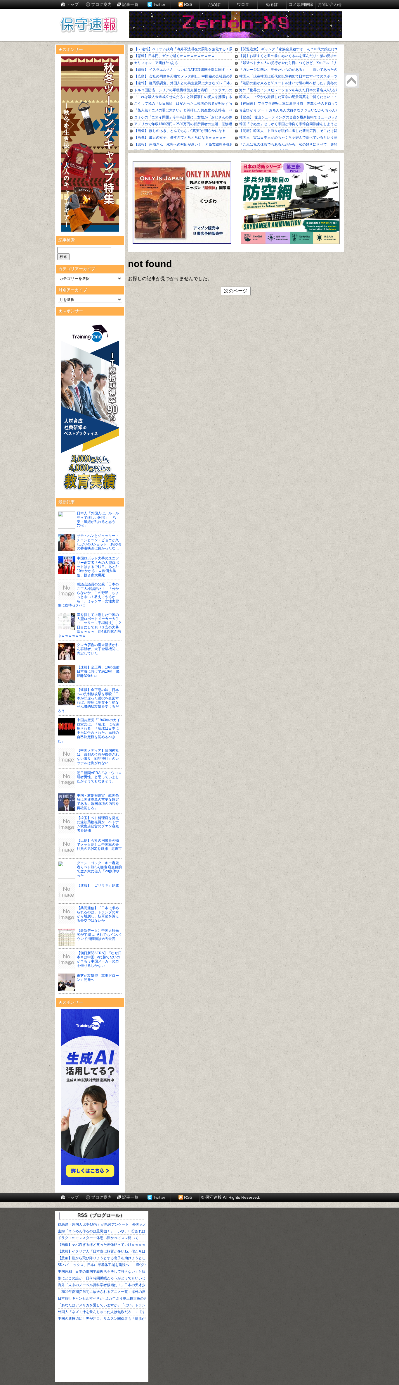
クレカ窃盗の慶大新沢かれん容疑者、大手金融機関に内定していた (98, 649)
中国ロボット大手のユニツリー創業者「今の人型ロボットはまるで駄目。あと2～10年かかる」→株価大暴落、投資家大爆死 (99, 566)
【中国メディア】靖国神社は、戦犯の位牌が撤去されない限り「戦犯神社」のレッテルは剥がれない (98, 756)
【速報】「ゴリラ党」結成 (98, 885)
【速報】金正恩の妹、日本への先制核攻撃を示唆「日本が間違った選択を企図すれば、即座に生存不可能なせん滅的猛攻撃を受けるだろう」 (88, 700)
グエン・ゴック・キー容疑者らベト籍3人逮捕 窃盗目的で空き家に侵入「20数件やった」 (99, 869)
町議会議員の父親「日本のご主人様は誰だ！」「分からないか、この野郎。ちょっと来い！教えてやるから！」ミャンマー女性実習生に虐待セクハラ (88, 594)
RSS (188, 4)
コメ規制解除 (301, 4)
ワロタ (243, 4)
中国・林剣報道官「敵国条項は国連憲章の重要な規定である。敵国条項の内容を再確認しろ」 (98, 801)
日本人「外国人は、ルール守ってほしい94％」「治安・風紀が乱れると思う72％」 (98, 519)
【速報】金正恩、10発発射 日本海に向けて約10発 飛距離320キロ (100, 671)
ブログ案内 (101, 4)
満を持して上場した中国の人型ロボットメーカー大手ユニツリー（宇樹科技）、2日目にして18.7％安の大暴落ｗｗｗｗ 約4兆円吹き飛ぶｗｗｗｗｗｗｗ (89, 625)
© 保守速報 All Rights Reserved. (230, 1197)
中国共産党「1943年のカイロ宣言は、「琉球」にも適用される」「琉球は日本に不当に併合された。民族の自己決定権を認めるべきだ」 (89, 730)
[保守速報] (88, 25)
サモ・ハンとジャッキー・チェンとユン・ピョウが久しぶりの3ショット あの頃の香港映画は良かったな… (99, 542)
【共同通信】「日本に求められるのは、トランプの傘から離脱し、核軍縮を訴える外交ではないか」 (98, 914)
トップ (72, 4)
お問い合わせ (330, 4)
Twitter (159, 4)
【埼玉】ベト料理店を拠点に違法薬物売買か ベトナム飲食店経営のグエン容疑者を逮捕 (98, 824)
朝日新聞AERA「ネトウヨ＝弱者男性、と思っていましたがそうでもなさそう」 (99, 777)
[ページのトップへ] (351, 80)
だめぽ (214, 4)
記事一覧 (130, 4)
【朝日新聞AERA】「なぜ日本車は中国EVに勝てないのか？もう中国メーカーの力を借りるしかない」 (99, 959)
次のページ (235, 290)
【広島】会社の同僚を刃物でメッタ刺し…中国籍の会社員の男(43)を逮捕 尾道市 (99, 844)
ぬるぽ (272, 4)
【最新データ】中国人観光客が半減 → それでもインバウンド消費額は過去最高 (99, 934)
